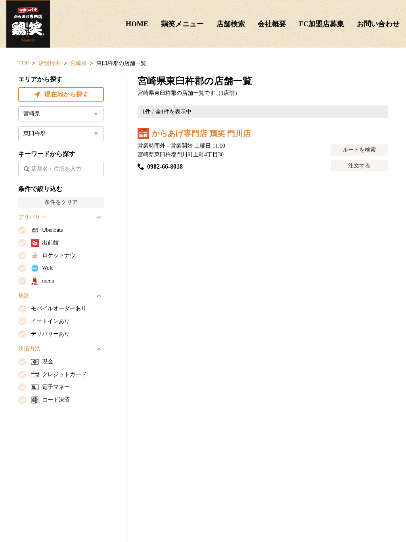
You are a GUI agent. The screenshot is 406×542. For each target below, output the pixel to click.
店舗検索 (230, 24)
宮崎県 (78, 63)
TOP (23, 63)
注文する (359, 166)
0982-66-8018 (165, 166)
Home (137, 24)
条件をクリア (61, 202)
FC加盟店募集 (321, 24)
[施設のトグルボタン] (99, 296)
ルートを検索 (359, 150)
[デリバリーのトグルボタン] (99, 217)
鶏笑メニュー (182, 24)
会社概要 (272, 24)
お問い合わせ (378, 24)
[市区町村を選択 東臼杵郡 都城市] (61, 133)
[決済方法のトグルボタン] (99, 349)
